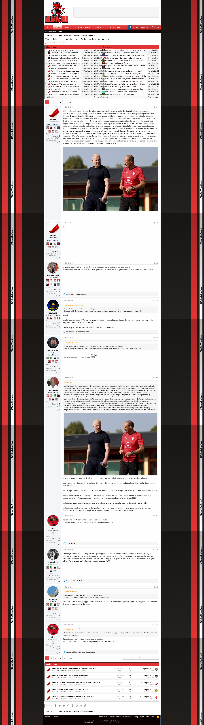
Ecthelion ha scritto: (71, 629)
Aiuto (147, 717)
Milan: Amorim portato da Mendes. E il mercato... (70, 689)
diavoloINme (53, 275)
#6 (157, 378)
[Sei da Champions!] (55, 127)
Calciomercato (99, 27)
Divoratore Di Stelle (53, 351)
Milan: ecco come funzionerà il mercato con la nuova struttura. (76, 682)
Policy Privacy (139, 717)
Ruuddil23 (53, 562)
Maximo (151, 678)
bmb (152, 671)
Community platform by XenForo (102, 721)
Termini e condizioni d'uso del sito (120, 717)
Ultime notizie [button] (51, 47)
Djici (53, 528)
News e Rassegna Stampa (76, 670)
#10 (156, 624)
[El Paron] (51, 127)
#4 (157, 300)
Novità (66, 27)
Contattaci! (103, 717)
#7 (157, 516)
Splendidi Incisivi (148, 692)
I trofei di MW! (114, 27)
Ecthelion (53, 599)
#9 (157, 587)
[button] (71, 27)
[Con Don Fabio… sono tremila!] (58, 127)
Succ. (70, 102)
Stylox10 (53, 313)
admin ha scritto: (70, 382)
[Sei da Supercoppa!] (49, 131)
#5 (157, 338)
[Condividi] (154, 107)
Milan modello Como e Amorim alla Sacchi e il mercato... (73, 696)
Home (49, 27)
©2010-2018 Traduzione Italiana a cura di (102, 723)
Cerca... (60, 31)
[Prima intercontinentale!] (56, 131)
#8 (157, 550)
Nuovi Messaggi (50, 31)
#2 (157, 223)
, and (77, 294)
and (74, 581)
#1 (157, 107)
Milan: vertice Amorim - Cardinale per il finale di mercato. (74, 668)
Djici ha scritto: (69, 592)
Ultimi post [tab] (107, 47)
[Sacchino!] (53, 131)
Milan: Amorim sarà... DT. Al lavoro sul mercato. (70, 675)
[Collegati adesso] (53, 310)
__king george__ (53, 390)
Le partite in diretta (82, 27)
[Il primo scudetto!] (58, 280)
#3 (157, 263)
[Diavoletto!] (47, 127)
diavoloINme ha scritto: (72, 305)
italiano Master (52, 717)
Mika (152, 699)
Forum (57, 27)
